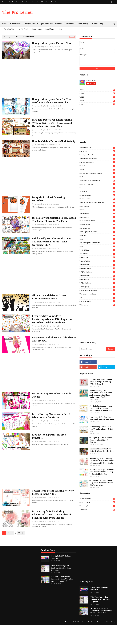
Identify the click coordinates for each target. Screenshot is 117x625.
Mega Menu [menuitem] (49, 29)
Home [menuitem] (4, 24)
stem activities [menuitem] (15, 24)
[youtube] (88, 367)
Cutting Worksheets (97, 162)
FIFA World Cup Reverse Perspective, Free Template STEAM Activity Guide (62, 579)
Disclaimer (54, 2)
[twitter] (106, 367)
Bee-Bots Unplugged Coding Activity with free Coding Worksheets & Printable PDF (100, 408)
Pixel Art (97, 235)
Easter (97, 169)
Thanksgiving (97, 287)
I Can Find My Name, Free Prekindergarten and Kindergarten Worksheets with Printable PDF (52, 319)
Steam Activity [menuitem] (83, 24)
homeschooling (97, 195)
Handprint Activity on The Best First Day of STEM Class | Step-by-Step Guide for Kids (101, 472)
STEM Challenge (97, 283)
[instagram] (107, 2)
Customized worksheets (97, 158)
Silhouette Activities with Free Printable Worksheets (49, 297)
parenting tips (97, 228)
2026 (97, 90)
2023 (97, 101)
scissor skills (97, 254)
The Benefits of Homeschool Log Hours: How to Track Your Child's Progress (101, 483)
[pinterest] (111, 2)
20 (19, 533)
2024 (97, 97)
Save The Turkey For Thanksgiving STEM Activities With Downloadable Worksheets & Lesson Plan (52, 123)
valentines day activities (97, 294)
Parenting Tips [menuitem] (9, 29)
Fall (97, 177)
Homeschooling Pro (40, 47)
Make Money (97, 213)
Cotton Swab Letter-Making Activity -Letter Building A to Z (54, 492)
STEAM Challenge (97, 272)
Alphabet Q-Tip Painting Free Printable (49, 436)
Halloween (97, 191)
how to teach (97, 199)
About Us (11, 2)
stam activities (97, 265)
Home (4, 2)
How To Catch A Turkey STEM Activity (54, 141)
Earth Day (97, 166)
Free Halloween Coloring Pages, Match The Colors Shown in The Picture (54, 219)
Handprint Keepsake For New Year (51, 43)
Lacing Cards (97, 206)
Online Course (97, 224)
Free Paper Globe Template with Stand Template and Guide (101, 418)
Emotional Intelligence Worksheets (97, 173)
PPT (97, 239)
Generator (97, 188)
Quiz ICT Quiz (97, 250)
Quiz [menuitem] (60, 29)
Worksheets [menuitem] (70, 24)
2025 (97, 93)
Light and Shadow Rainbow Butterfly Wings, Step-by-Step (101, 450)
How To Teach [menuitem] (23, 29)
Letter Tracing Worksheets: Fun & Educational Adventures (51, 416)
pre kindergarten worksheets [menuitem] (51, 24)
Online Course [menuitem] (37, 29)
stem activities (97, 276)
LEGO (97, 210)
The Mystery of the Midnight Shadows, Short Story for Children (100, 440)
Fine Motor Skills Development (97, 180)
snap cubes (97, 257)
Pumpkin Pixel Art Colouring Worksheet (48, 199)
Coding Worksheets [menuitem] (31, 24)
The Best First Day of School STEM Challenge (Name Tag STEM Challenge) (100, 382)
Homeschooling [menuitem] (97, 24)
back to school (97, 147)
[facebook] (104, 2)
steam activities (97, 268)
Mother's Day (97, 217)
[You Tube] (106, 362)
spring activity (97, 261)
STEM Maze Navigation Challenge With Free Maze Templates (61, 568)
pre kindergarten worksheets (97, 243)
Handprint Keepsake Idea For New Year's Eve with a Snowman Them (51, 101)
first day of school (97, 184)
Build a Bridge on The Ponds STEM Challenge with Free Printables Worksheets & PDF (51, 241)
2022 (97, 104)
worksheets (97, 305)
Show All (72, 37)
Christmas (97, 151)
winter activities (97, 301)
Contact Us (19, 2)
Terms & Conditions (43, 2)
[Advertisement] (39, 78)
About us (68, 622)
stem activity (97, 279)
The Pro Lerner (17, 12)
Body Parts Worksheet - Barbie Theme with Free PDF (54, 339)
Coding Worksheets (97, 155)
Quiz (97, 246)
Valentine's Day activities (97, 290)
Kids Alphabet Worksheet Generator (97, 202)
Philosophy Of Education (97, 232)
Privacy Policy (30, 2)
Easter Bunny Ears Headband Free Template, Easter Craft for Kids (101, 429)
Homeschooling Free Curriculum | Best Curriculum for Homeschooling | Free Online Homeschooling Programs (100, 395)
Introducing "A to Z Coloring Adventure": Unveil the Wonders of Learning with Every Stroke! (51, 514)
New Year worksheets (97, 221)
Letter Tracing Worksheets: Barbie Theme (51, 395)
